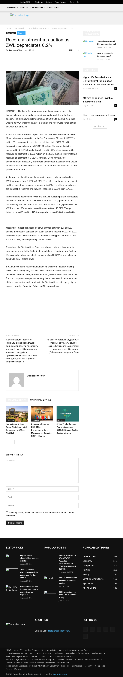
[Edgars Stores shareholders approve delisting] (12, 558)
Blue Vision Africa (60, 674)
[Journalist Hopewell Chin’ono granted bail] (89, 44)
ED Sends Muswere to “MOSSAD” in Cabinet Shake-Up (28, 653)
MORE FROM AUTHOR (40, 400)
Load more (99, 126)
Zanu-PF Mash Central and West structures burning (68, 580)
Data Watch (19, 28)
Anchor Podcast (32, 650)
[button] (85, 2)
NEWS (8, 650)
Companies (77, 666)
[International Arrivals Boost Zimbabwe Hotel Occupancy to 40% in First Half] (17, 414)
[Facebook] (90, 2)
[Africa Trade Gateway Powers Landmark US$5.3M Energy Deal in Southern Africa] (68, 413)
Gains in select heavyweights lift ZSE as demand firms (98, 34)
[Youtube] (114, 2)
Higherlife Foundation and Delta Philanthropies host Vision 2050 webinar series (98, 81)
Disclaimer (39, 2)
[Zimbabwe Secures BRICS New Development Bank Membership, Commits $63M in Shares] (42, 414)
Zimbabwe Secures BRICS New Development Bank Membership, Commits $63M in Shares (41, 430)
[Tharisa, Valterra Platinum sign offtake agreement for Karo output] (12, 572)
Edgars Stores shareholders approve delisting (29, 558)
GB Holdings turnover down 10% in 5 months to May (68, 594)
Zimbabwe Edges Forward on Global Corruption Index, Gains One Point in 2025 (39, 656)
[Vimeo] (110, 2)
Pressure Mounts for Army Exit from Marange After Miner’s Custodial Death (37, 662)
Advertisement (61, 2)
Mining (9, 669)
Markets (17, 669)
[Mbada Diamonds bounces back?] (89, 56)
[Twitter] (105, 2)
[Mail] (100, 2)
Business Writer (15, 50)
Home (8, 28)
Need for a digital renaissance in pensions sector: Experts (66, 650)
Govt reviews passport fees (99, 115)
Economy (21, 33)
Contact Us (74, 2)
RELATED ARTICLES (17, 400)
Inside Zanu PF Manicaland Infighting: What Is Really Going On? (80, 653)
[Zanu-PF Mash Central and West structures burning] (50, 580)
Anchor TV (18, 650)
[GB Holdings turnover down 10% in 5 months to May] (50, 595)
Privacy (49, 2)
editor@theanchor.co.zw (58, 630)
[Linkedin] (95, 2)
